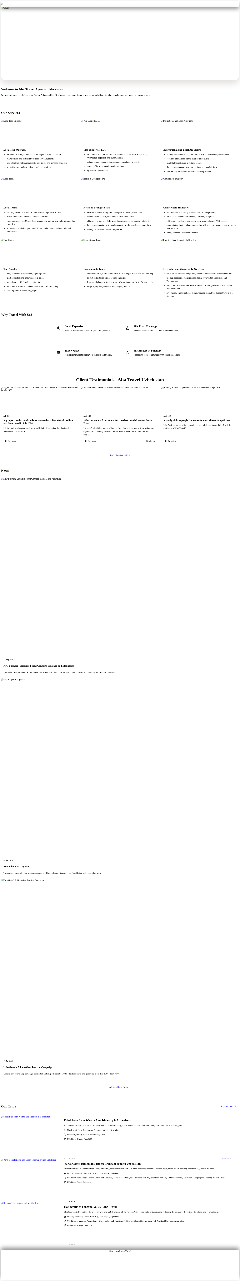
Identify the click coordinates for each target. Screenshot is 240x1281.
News (120, 1271)
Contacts (144, 4)
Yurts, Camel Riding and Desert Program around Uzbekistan (102, 1163)
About (110, 1263)
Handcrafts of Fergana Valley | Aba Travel (90, 1206)
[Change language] (235, 3)
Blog (111, 1267)
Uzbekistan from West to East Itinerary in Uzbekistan (97, 1120)
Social (129, 1267)
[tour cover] (31, 1137)
